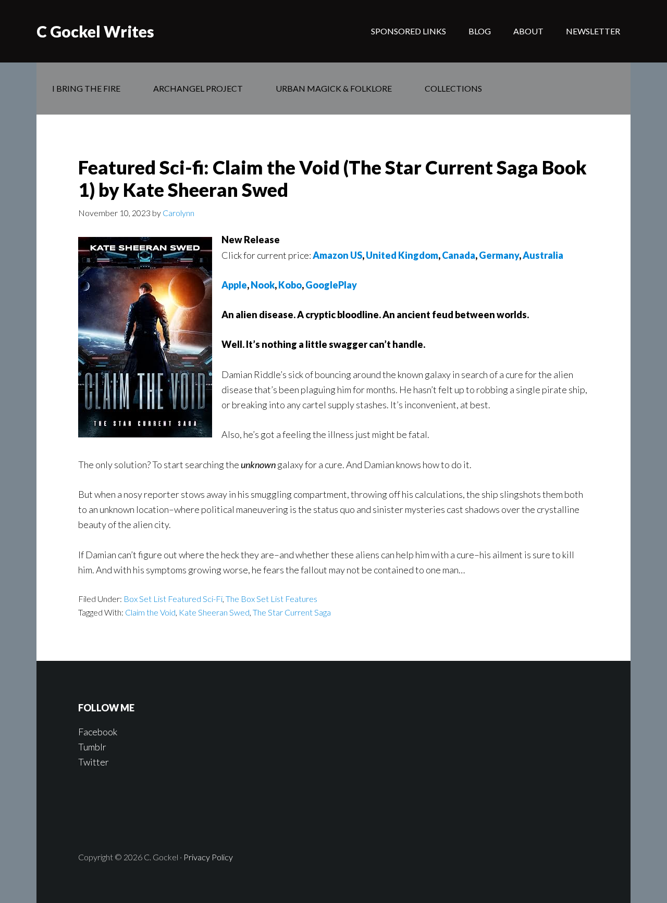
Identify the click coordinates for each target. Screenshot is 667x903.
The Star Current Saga (292, 612)
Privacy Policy (208, 857)
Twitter (93, 762)
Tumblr (92, 746)
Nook (263, 285)
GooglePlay (331, 285)
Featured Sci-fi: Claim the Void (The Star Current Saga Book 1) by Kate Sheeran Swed (332, 178)
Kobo (290, 285)
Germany (499, 255)
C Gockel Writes (95, 31)
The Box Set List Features (271, 599)
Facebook (97, 731)
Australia (543, 255)
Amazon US (337, 255)
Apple (234, 285)
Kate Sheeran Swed (214, 612)
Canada (458, 255)
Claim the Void (150, 612)
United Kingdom (402, 255)
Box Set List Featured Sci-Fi (173, 599)
